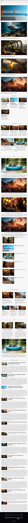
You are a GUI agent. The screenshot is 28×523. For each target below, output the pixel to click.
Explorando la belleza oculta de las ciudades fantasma (14, 311)
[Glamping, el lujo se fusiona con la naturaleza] (5, 111)
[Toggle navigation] (2, 1)
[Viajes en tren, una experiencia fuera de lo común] (14, 65)
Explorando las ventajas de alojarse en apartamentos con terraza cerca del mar (19, 245)
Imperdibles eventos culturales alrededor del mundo (23, 132)
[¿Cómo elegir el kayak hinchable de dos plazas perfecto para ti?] (20, 141)
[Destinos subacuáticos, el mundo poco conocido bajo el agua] (14, 29)
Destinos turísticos (18, 518)
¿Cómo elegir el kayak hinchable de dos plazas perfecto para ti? (14, 173)
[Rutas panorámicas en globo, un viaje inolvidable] (14, 127)
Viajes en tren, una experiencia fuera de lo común (8, 74)
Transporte (11, 517)
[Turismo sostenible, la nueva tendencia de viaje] (14, 47)
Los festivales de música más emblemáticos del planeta (14, 193)
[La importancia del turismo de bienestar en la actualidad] (8, 240)
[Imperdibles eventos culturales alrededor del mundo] (23, 127)
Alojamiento (7, 517)
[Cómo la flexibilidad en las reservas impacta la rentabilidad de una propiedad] (5, 99)
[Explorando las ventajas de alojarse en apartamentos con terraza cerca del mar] (14, 99)
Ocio (15, 517)
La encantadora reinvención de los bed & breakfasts (22, 104)
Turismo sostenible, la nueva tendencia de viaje (8, 56)
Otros (22, 517)
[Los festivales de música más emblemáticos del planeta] (14, 84)
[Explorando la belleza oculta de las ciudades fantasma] (7, 141)
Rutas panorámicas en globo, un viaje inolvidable (14, 132)
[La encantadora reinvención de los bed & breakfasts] (23, 99)
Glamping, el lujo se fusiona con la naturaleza (4, 116)
